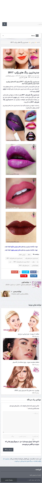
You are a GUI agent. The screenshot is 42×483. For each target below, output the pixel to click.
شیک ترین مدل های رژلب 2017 (21, 262)
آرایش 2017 (22, 255)
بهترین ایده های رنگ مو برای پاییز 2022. (26, 390)
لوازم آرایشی (8, 76)
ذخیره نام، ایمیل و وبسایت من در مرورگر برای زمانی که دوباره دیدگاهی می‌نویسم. (22, 443)
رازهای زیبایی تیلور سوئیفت (19, 294)
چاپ (24, 77)
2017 (29, 255)
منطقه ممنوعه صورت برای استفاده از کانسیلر (26, 362)
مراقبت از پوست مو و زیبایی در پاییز (28, 334)
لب (10, 262)
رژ (37, 262)
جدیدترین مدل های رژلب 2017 (14, 258)
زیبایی (12, 76)
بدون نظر (37, 77)
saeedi (29, 76)
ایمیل (20, 77)
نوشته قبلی (25, 282)
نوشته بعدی (17, 291)
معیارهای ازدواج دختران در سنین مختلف (18, 284)
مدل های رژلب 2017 (24, 265)
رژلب (33, 262)
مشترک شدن (9, 480)
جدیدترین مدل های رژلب (31, 258)
